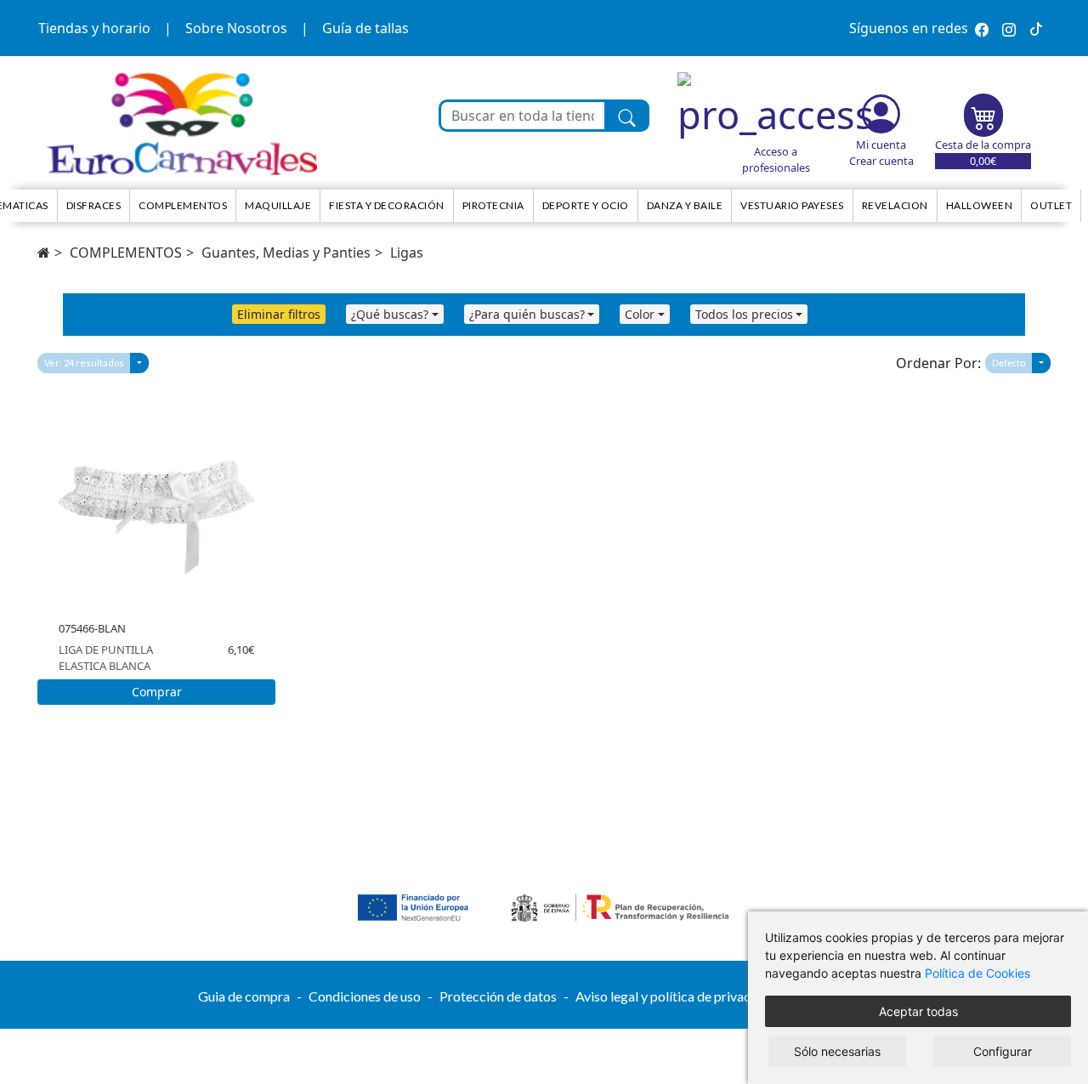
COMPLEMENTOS (126, 252)
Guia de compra (244, 996)
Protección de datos (498, 996)
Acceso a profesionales (776, 159)
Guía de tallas (365, 28)
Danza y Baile (685, 205)
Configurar (1002, 1051)
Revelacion (895, 205)
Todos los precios (744, 314)
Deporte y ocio (585, 205)
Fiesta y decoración (387, 205)
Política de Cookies (977, 973)
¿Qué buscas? (389, 314)
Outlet (1051, 205)
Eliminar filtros (278, 314)
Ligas (406, 252)
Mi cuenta (881, 144)
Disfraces (94, 205)
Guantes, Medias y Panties (286, 252)
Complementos (183, 205)
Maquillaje (278, 205)
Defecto (1009, 362)
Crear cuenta (881, 160)
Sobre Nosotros (236, 28)
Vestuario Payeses (792, 205)
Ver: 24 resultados (84, 362)
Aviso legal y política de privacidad (675, 996)
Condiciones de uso (365, 996)
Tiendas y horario (94, 28)
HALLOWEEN (979, 205)
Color (639, 314)
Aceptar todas (918, 1011)
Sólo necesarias (837, 1051)
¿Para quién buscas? (527, 314)
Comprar (157, 692)
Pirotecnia (493, 205)
